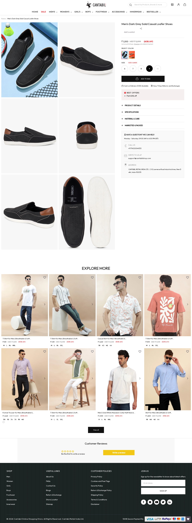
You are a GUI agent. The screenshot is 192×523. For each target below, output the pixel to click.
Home (3, 19)
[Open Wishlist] (188, 519)
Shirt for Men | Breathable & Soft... (159, 413)
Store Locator (52, 499)
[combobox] (147, 4)
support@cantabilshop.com (139, 158)
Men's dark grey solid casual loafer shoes (23, 19)
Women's (64, 12)
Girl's (77, 12)
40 (103, 345)
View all (96, 430)
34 (12, 419)
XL (10, 345)
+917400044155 (134, 148)
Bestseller (152, 12)
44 (111, 345)
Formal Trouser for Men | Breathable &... (18, 413)
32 (8, 419)
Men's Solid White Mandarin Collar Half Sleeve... (116, 413)
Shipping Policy (97, 495)
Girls (8, 486)
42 (107, 345)
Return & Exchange (54, 495)
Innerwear (136, 12)
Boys (9, 490)
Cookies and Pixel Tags (100, 481)
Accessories (118, 12)
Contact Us (50, 486)
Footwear (101, 12)
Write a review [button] (118, 452)
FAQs (48, 481)
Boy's (88, 12)
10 (159, 69)
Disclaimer (95, 504)
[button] (53, 12)
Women (10, 481)
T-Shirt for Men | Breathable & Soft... (17, 339)
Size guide (132, 63)
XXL (14, 345)
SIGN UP (163, 491)
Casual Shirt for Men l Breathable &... (112, 339)
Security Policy (97, 486)
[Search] (130, 5)
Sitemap (49, 504)
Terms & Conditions (99, 499)
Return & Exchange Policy (101, 490)
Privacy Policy (96, 476)
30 (4, 419)
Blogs (48, 490)
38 (99, 345)
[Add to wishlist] (44, 277)
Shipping (136, 44)
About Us (50, 476)
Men (8, 476)
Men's (52, 12)
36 (15, 419)
